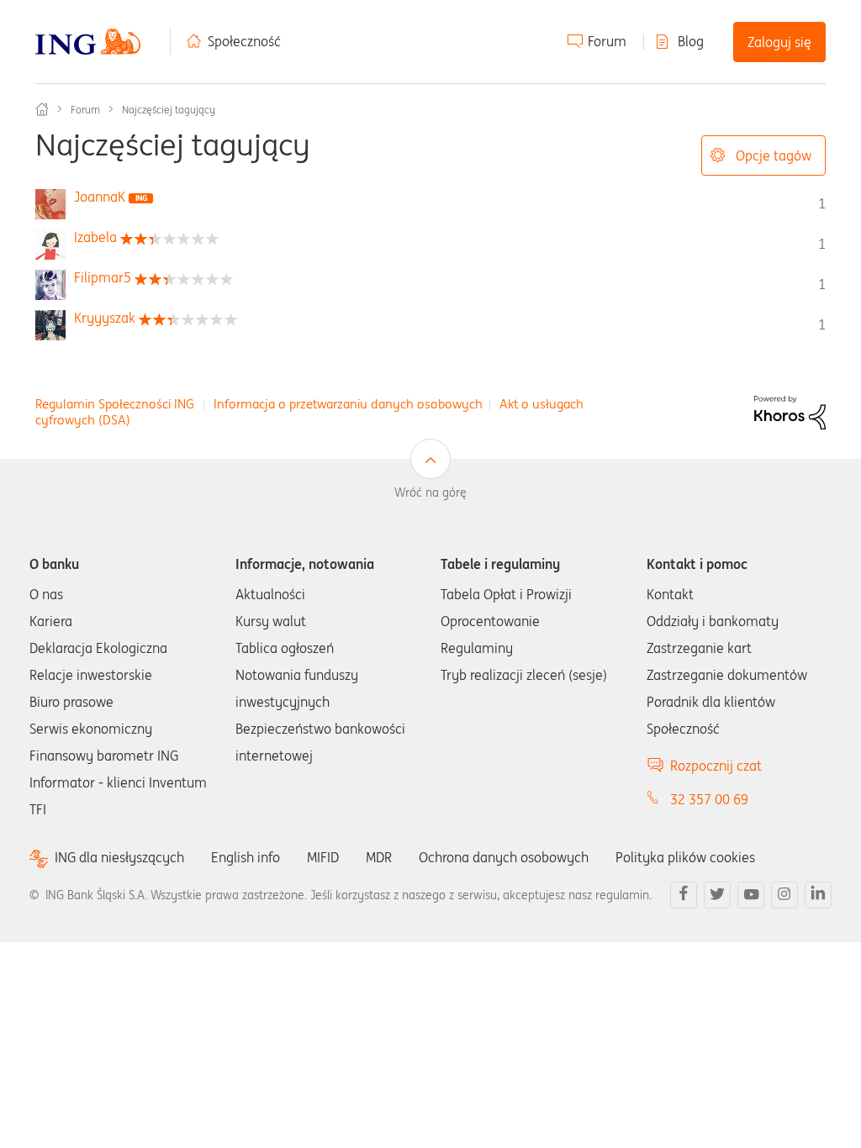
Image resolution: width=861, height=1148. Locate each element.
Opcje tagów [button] (773, 155)
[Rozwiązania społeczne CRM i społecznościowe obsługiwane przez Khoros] (790, 411)
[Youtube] (750, 895)
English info (245, 857)
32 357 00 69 (709, 799)
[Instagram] (784, 895)
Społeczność (244, 41)
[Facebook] (683, 895)
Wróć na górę (430, 492)
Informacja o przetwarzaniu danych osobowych (348, 404)
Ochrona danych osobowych (504, 857)
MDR (379, 857)
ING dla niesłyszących (119, 858)
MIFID (323, 857)
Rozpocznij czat (716, 765)
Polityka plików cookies (685, 857)
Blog (691, 41)
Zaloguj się (779, 42)
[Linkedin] (818, 895)
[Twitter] (717, 895)
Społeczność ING (42, 109)
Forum (607, 41)
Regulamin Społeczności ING (114, 404)
